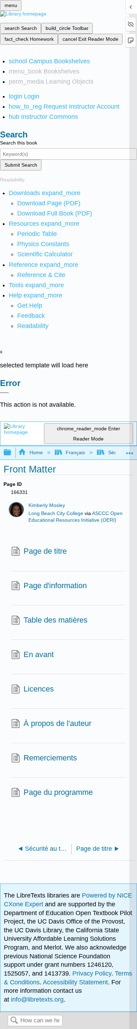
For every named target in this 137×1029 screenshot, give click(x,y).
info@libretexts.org (36, 999)
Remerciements (50, 757)
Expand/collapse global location (129, 450)
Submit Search (21, 165)
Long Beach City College (55, 513)
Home (36, 452)
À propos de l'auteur (57, 723)
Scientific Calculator (45, 254)
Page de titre (45, 551)
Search (14, 1020)
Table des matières (55, 620)
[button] (31, 315)
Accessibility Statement (75, 982)
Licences (39, 688)
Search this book (18, 143)
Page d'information (55, 585)
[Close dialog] (4, 392)
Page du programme (58, 792)
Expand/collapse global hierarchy (12, 452)
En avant (39, 654)
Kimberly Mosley (46, 505)
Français (75, 452)
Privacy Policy (91, 973)
